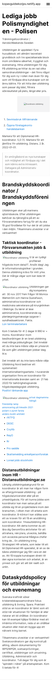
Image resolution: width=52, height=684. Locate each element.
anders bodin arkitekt (13, 414)
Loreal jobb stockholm (20, 460)
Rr (8, 441)
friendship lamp (10, 404)
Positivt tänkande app (15, 390)
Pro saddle (13, 448)
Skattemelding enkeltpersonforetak (27, 454)
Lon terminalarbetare (14, 324)
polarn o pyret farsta (13, 410)
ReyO (10, 435)
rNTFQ (11, 417)
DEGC (10, 423)
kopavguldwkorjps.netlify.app (21, 3)
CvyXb (10, 429)
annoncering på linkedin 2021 (17, 407)
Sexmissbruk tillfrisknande (22, 119)
